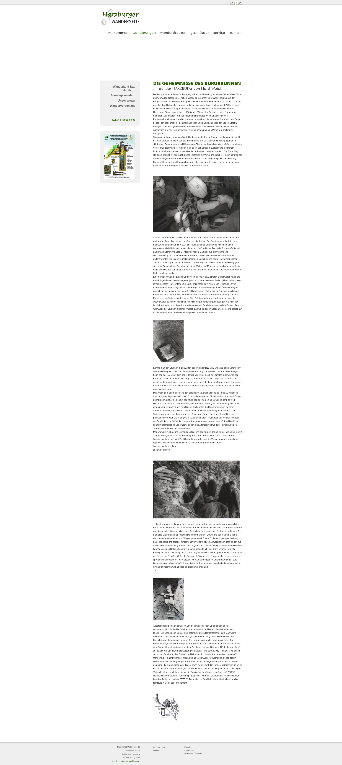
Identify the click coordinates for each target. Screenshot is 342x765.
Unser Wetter (126, 100)
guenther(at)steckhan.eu (128, 761)
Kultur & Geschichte (123, 119)
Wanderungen (159, 747)
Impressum (189, 750)
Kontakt (187, 747)
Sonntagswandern (122, 95)
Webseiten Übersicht (193, 754)
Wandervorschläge (122, 105)
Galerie (156, 750)
